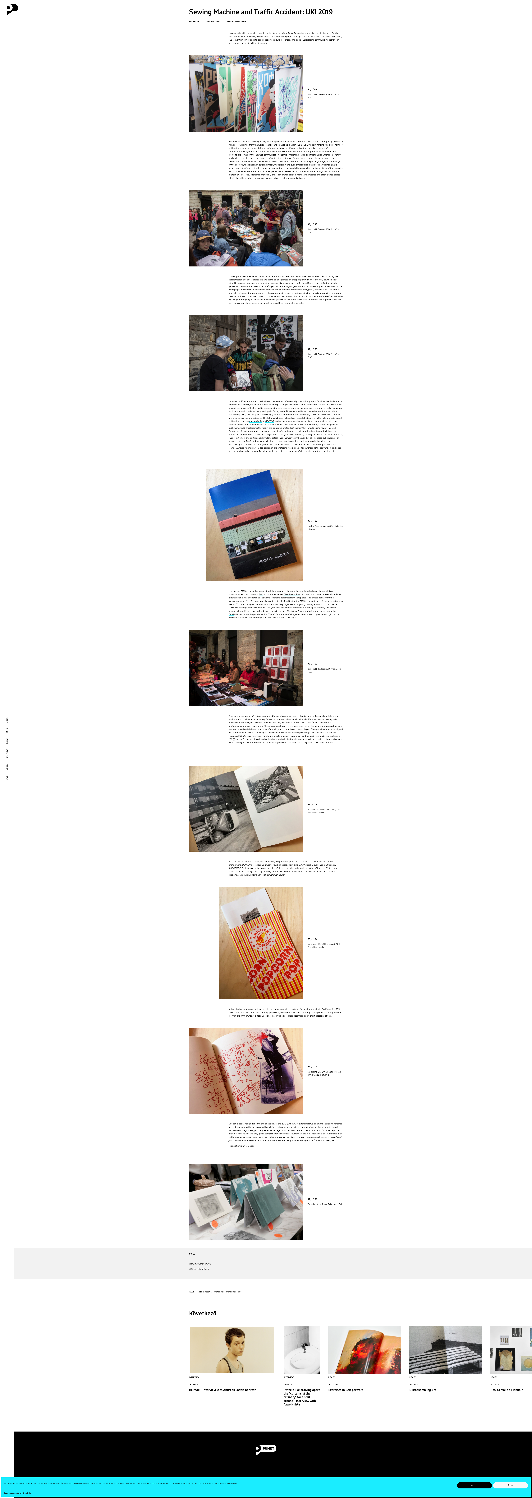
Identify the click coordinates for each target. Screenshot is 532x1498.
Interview (7, 753)
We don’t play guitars (313, 608)
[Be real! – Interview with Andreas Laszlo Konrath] (232, 1350)
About (7, 720)
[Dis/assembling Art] (445, 1350)
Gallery (7, 767)
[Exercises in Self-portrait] (364, 1350)
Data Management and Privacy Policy (18, 1493)
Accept (474, 1485)
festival (208, 1292)
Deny (510, 1485)
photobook (218, 1292)
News (7, 778)
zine (239, 1292)
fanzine (200, 1292)
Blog (7, 730)
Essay (7, 741)
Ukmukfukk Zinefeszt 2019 (200, 1264)
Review (331, 1377)
